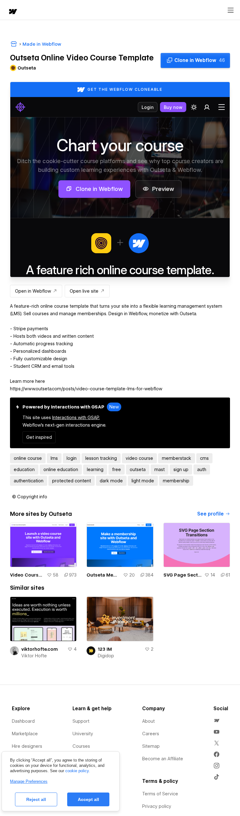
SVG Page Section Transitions (182, 574)
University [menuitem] (82, 733)
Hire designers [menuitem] (27, 746)
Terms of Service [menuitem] (160, 793)
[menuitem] (216, 720)
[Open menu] (231, 10)
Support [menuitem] (80, 721)
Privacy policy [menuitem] (156, 806)
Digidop (106, 655)
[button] (29, 497)
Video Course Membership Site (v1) (27, 574)
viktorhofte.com (39, 649)
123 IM (105, 649)
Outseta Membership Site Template (103, 574)
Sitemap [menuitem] (151, 746)
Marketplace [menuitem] (25, 733)
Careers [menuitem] (150, 733)
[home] (13, 12)
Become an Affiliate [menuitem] (162, 758)
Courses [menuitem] (81, 746)
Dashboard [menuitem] (23, 721)
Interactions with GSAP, (76, 417)
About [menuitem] (148, 721)
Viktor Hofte (34, 655)
